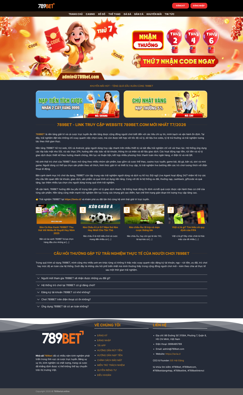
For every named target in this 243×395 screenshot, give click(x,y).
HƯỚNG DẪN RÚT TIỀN (109, 350)
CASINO (90, 14)
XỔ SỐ (101, 14)
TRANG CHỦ (76, 14)
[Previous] (40, 104)
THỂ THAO (114, 14)
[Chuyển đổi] (38, 279)
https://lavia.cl (173, 353)
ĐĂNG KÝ (180, 5)
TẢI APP (101, 345)
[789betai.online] (51, 5)
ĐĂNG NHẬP (199, 5)
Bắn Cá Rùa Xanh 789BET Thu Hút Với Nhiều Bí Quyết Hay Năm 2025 (55, 230)
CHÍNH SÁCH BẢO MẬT (109, 360)
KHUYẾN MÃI (154, 14)
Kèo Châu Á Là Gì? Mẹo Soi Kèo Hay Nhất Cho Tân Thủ (99, 229)
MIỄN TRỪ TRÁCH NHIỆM (111, 365)
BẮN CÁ (138, 14)
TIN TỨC (169, 14)
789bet (48, 355)
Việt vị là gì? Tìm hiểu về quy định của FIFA (187, 229)
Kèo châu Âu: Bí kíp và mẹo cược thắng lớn (143, 229)
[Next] (114, 104)
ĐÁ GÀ (127, 14)
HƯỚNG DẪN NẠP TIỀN (109, 355)
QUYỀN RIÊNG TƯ (107, 370)
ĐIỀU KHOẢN (104, 375)
